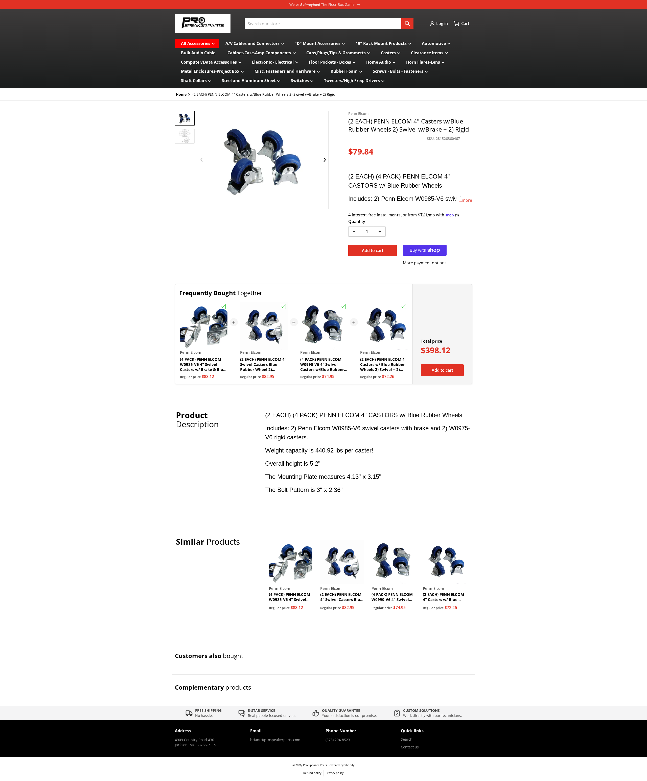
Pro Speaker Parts (315, 765)
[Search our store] (407, 23)
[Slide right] (324, 160)
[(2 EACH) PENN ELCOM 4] (185, 118)
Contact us (410, 747)
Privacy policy (335, 773)
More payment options (425, 263)
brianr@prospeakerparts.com (275, 739)
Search (406, 739)
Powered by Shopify (341, 765)
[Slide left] (201, 160)
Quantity (356, 221)
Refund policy (312, 773)
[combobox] (329, 23)
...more (465, 200)
